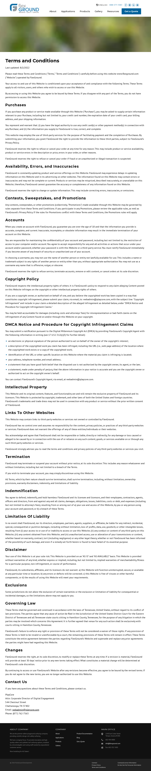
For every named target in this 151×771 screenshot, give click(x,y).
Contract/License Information (127, 763)
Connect (94, 763)
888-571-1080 (115, 5)
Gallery (98, 11)
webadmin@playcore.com (25, 709)
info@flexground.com (112, 744)
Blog (78, 738)
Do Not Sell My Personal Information (129, 765)
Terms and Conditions (99, 767)
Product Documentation (84, 734)
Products (85, 11)
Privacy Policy (96, 765)
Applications (68, 11)
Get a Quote (131, 11)
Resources (113, 11)
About (52, 11)
